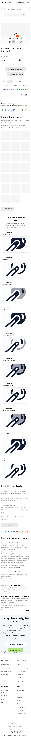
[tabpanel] (15, 92)
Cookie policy (21, 710)
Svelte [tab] (6, 85)
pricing (11, 105)
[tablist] (15, 83)
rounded (15, 19)
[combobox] (15, 14)
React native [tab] (18, 81)
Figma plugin (5, 665)
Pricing (19, 694)
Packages (20, 675)
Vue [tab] (27, 81)
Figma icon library (6, 671)
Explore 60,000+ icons (9, 525)
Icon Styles (4, 696)
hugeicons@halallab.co (15, 726)
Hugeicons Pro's (13, 517)
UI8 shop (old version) (5, 691)
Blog (2, 699)
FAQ (2, 702)
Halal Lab (12, 735)
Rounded (13, 494)
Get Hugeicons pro (15, 650)
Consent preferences (14, 729)
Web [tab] (4, 81)
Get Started (21, 2)
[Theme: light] (28, 2)
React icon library (22, 668)
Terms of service (22, 714)
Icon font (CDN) (22, 671)
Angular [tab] (25, 85)
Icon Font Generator (23, 678)
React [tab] (10, 81)
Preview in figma (6, 668)
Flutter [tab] (15, 85)
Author (19, 700)
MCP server (20, 681)
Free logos (4, 675)
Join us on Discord (22, 704)
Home (3, 19)
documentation (14, 579)
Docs (4, 107)
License (19, 697)
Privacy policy (21, 707)
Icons (9, 19)
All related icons (8, 209)
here (18, 567)
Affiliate (21, 690)
